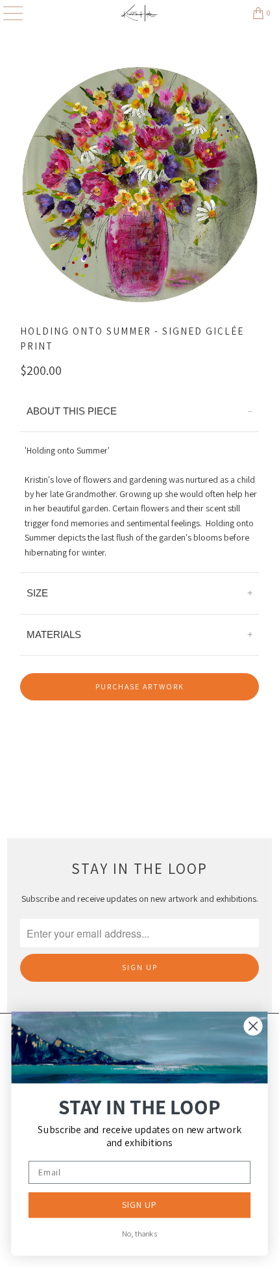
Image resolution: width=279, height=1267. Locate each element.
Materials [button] (54, 634)
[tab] (139, 411)
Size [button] (37, 592)
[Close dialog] (253, 1026)
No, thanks (139, 1234)
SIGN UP (139, 1204)
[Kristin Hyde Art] (140, 13)
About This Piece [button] (72, 410)
